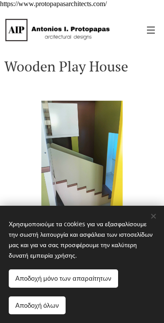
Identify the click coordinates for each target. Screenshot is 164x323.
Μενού (151, 29)
